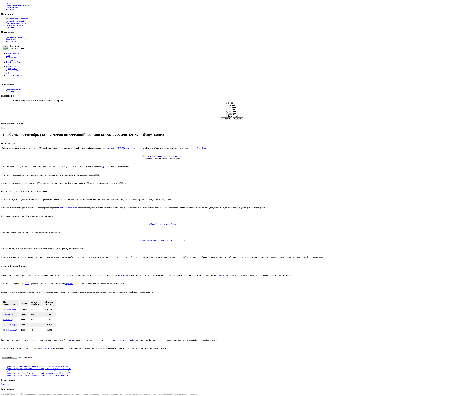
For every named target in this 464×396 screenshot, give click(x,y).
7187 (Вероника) (10, 330)
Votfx (123, 275)
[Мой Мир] (26, 357)
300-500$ (232, 110)
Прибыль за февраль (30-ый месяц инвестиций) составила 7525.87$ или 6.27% (38, 369)
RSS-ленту (45, 348)
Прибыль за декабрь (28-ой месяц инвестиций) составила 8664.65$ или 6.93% (38, 373)
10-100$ (231, 105)
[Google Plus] (31, 357)
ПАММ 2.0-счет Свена (67, 208)
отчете (219, 275)
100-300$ (232, 107)
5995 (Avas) (8, 320)
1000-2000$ (233, 114)
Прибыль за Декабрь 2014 (11, 67)
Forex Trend (201, 148)
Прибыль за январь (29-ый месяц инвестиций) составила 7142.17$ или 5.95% (37, 371)
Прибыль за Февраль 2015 (12, 59)
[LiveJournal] (29, 357)
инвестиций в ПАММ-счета (117, 148)
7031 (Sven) (8, 314)
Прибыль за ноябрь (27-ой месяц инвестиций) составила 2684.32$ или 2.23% (37, 375)
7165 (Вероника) (10, 309)
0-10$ (230, 103)
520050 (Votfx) (9, 325)
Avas (27, 284)
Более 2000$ (233, 116)
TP (184, 275)
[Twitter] (21, 357)
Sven (43, 292)
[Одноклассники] (24, 357)
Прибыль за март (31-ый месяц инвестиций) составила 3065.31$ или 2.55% (37, 366)
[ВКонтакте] (19, 357)
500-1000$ (232, 112)
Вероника (69, 284)
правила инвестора (123, 340)
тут (103, 167)
